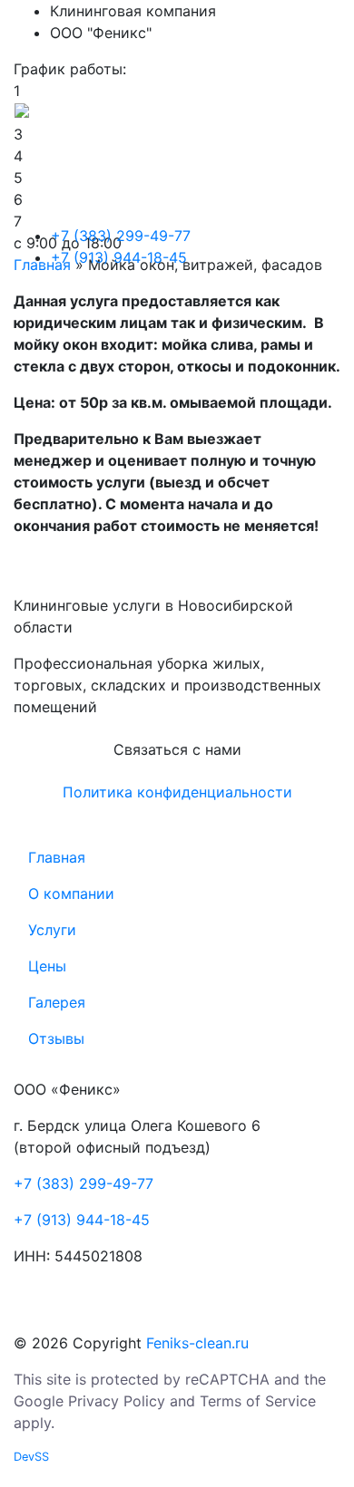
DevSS (31, 1456)
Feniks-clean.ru (195, 1343)
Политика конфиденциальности (177, 792)
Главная (273, 25)
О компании (289, 62)
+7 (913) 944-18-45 (119, 257)
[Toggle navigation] (327, 253)
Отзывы (270, 207)
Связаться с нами (177, 749)
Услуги (267, 98)
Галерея (271, 170)
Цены (260, 134)
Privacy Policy (116, 1401)
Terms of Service (258, 1401)
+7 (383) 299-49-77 (121, 236)
